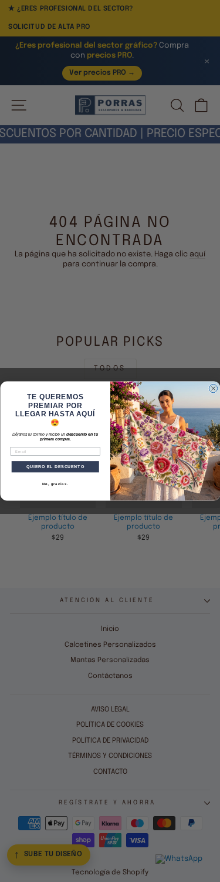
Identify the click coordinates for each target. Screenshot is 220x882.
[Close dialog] (213, 388)
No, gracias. (55, 484)
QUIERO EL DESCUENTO (55, 467)
